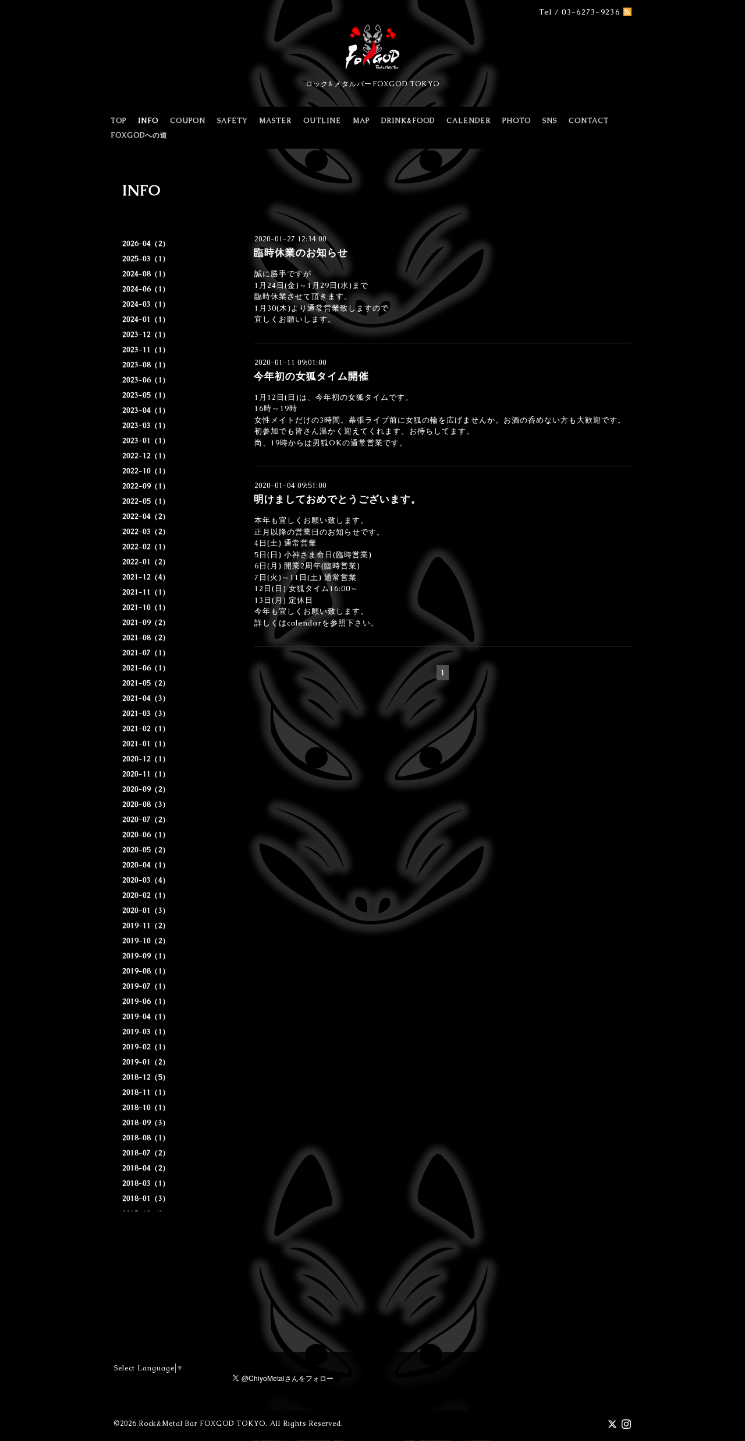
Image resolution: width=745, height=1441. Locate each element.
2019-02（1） (146, 1047)
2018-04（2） (146, 1168)
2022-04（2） (146, 516)
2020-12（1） (146, 759)
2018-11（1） (146, 1092)
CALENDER (468, 120)
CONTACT (589, 120)
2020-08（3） (146, 804)
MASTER (275, 120)
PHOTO (516, 120)
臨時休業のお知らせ (301, 252)
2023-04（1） (146, 410)
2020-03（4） (146, 880)
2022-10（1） (146, 471)
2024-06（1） (146, 289)
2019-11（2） (146, 925)
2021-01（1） (146, 743)
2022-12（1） (146, 456)
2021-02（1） (146, 728)
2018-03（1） (146, 1183)
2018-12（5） (146, 1077)
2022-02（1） (146, 546)
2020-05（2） (146, 850)
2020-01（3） (146, 910)
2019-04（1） (146, 1016)
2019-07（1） (146, 986)
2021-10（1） (146, 607)
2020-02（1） (146, 895)
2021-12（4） (146, 577)
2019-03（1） (146, 1031)
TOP (118, 120)
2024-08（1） (146, 274)
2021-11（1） (146, 592)
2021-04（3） (146, 698)
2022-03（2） (146, 531)
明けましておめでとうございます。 (337, 499)
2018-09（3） (146, 1122)
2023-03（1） (146, 425)
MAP (361, 120)
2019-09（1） (146, 956)
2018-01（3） (146, 1198)
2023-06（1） (146, 380)
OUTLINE (322, 120)
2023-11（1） (146, 349)
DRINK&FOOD (408, 120)
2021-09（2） (146, 622)
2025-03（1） (146, 258)
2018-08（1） (146, 1138)
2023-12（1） (146, 334)
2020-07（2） (146, 819)
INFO (148, 120)
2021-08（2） (146, 637)
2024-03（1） (146, 304)
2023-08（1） (146, 365)
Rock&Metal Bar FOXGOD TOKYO (202, 1423)
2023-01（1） (146, 440)
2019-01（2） (146, 1062)
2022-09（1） (146, 486)
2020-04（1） (146, 865)
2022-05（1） (146, 501)
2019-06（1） (146, 1001)
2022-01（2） (146, 562)
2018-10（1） (146, 1107)
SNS (549, 120)
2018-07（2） (146, 1153)
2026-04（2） (146, 243)
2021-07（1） (146, 653)
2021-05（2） (146, 683)
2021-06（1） (146, 668)
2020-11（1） (146, 774)
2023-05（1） (146, 395)
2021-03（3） (146, 713)
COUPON (187, 120)
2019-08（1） (146, 971)
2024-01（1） (146, 319)
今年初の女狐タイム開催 (311, 376)
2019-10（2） (146, 941)
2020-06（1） (146, 834)
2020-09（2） (146, 789)
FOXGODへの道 (139, 135)
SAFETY (232, 120)
